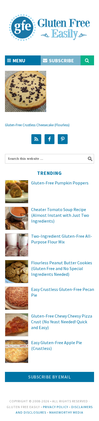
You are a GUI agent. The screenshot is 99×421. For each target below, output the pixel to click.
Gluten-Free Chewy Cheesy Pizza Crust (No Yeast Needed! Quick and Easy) (61, 321)
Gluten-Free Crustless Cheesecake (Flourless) (37, 125)
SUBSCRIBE (61, 60)
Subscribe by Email (49, 377)
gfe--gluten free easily (49, 23)
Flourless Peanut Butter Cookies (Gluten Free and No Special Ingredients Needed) (61, 268)
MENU (18, 60)
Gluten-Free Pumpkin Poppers (60, 183)
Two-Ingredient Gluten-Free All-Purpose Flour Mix (61, 239)
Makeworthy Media (66, 412)
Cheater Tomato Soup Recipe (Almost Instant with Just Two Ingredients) (60, 215)
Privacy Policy (55, 407)
